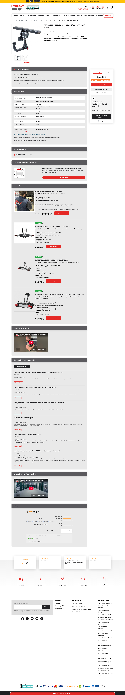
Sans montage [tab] (97, 72)
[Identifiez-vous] (107, 8)
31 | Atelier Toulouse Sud (104, 617)
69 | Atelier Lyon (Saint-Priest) (105, 656)
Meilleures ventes (59, 608)
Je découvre (64, 177)
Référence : (98, 92)
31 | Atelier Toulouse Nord (104, 614)
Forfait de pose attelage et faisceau (49, 191)
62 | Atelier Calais (102, 648)
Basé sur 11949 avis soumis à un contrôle (25, 565)
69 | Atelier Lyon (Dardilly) (104, 658)
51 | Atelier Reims (102, 640)
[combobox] (59, 7)
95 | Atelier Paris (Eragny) (104, 670)
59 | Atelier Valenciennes (104, 645)
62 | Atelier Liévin (102, 651)
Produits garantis (103, 584)
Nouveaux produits (60, 606)
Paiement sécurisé (83, 584)
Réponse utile (18, 382)
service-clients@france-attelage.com (81, 609)
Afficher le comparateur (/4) (61, 693)
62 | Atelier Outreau (103, 653)
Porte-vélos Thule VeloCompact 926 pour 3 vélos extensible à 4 (59, 294)
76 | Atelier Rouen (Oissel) (104, 665)
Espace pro (80, 9)
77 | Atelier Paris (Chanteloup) (105, 668)
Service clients (42, 584)
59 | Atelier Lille (102, 643)
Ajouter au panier (62, 213)
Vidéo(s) (27, 62)
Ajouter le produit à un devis (101, 89)
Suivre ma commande (85, 9)
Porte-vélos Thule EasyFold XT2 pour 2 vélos (52, 227)
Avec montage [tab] (106, 72)
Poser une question (21, 366)
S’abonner (46, 607)
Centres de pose (62, 584)
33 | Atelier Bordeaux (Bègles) (105, 631)
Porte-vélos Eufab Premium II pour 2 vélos (51, 260)
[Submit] (43, 7)
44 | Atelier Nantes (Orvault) (105, 638)
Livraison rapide (21, 584)
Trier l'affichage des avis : (53, 531)
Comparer (102, 121)
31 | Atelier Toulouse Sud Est (105, 619)
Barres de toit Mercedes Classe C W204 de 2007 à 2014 (62, 168)
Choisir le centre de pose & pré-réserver (101, 116)
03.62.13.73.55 (76, 612)
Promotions (58, 603)
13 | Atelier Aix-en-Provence (105, 603)
